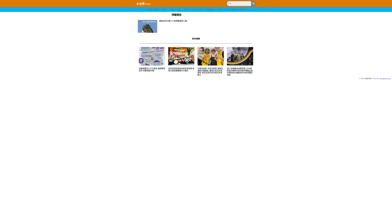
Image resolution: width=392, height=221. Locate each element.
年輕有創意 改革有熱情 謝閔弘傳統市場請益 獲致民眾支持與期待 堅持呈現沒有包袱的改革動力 (210, 71)
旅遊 (164, 9)
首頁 (149, 9)
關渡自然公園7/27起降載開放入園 (173, 21)
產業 (178, 9)
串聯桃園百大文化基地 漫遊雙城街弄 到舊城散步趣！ (152, 69)
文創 (193, 9)
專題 (242, 9)
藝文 (156, 9)
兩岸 (201, 9)
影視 (186, 9)
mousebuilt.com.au (385, 78)
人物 (226, 9)
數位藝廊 (210, 9)
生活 (171, 9)
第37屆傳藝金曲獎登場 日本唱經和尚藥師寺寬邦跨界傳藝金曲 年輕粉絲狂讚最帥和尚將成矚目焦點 (240, 71)
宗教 (218, 9)
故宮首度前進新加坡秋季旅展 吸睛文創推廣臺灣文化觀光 (181, 69)
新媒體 (234, 9)
